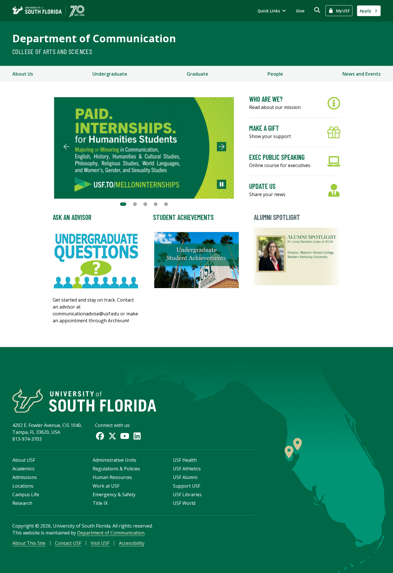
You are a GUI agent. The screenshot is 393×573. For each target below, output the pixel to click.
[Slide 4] (155, 204)
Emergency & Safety (114, 494)
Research (22, 503)
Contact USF (68, 543)
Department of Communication (94, 38)
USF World (184, 503)
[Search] (317, 10)
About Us (22, 74)
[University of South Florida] (84, 400)
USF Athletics (187, 468)
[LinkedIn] (137, 436)
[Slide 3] (145, 204)
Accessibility (131, 543)
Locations (22, 486)
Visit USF (100, 543)
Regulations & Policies (116, 468)
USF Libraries (187, 494)
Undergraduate (109, 74)
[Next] (221, 146)
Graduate (197, 74)
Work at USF (106, 486)
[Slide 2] (135, 204)
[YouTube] (125, 436)
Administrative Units (114, 460)
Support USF (186, 486)
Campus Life (25, 494)
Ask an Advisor (72, 217)
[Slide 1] (123, 204)
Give (300, 11)
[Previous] (66, 146)
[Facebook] (100, 436)
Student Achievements (183, 217)
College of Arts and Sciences (52, 51)
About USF (23, 460)
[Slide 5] (166, 204)
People (275, 74)
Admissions (24, 477)
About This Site (28, 543)
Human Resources (112, 477)
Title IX (100, 503)
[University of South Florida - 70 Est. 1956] (48, 11)
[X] (112, 436)
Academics (23, 468)
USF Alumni (185, 477)
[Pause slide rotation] (221, 184)
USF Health (185, 460)
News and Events (361, 74)
